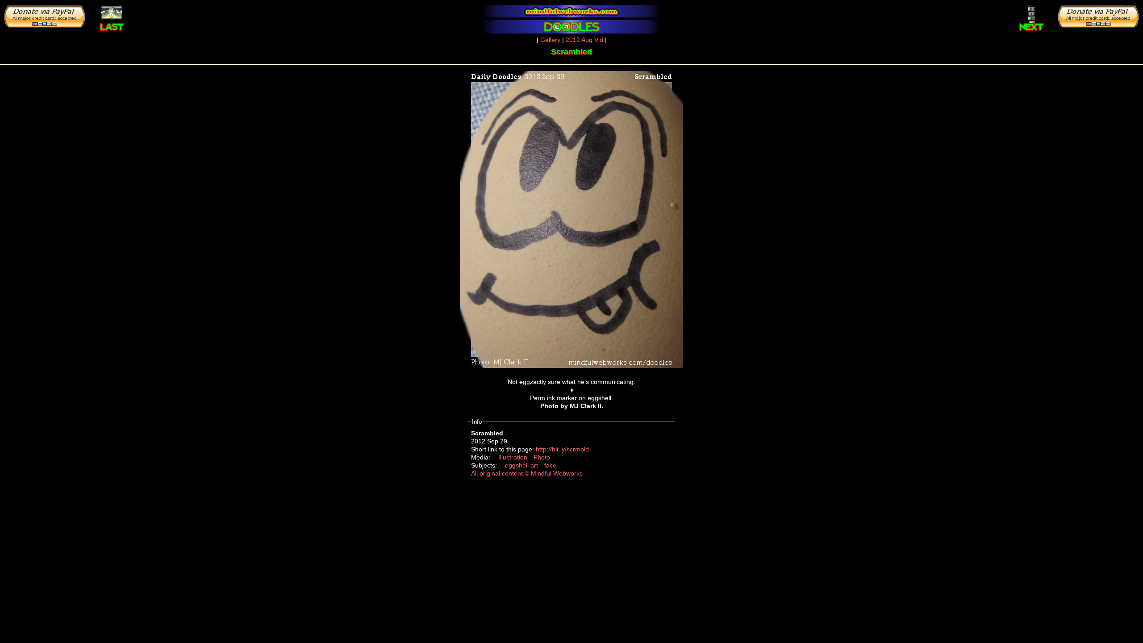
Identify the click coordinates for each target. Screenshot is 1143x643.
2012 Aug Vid (584, 39)
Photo (542, 457)
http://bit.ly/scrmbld (562, 449)
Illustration (512, 457)
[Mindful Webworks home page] (571, 11)
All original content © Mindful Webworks (527, 473)
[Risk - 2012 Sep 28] (111, 12)
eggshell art (521, 465)
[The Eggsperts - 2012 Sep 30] (1031, 16)
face (550, 465)
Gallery (550, 39)
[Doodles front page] (571, 27)
